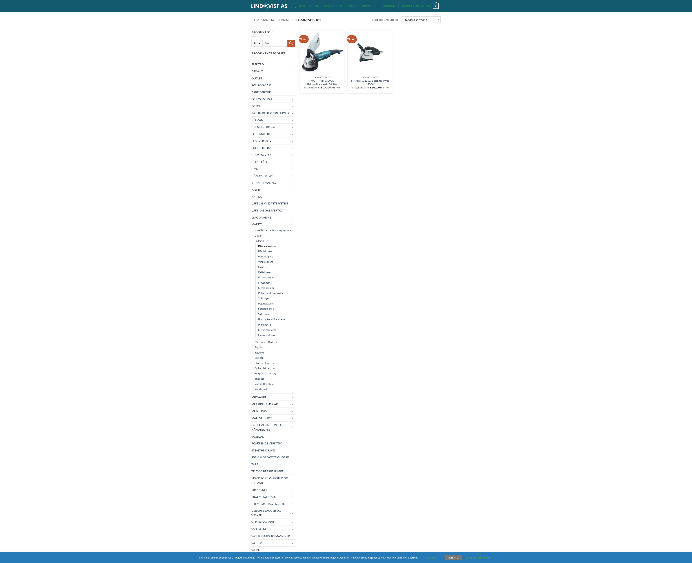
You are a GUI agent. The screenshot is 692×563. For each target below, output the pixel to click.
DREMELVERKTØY (263, 127)
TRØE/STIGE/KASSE (264, 496)
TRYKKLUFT (259, 489)
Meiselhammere (267, 329)
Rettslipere (264, 272)
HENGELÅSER (260, 161)
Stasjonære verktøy (265, 373)
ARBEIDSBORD (261, 92)
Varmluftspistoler (265, 383)
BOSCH (256, 106)
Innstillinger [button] (431, 557)
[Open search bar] (294, 6)
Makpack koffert (264, 342)
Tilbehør (259, 378)
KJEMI (255, 189)
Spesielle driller (267, 308)
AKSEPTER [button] (453, 557)
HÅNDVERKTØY (262, 175)
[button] (389, 6)
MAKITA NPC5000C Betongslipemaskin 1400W (322, 82)
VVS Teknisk (259, 529)
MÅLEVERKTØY (261, 418)
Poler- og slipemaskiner (271, 293)
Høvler (262, 266)
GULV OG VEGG (261, 154)
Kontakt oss (333, 6)
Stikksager (264, 298)
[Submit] (291, 43)
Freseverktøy (265, 277)
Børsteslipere (265, 256)
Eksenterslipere (267, 335)
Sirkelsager (264, 313)
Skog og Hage (262, 362)
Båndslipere (265, 251)
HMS (254, 168)
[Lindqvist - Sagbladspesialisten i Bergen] (269, 6)
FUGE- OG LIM (261, 148)
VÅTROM (257, 543)
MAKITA (268, 20)
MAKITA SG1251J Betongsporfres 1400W (370, 82)
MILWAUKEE (259, 397)
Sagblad (259, 347)
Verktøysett (261, 389)
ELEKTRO (257, 64)
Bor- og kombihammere (271, 319)
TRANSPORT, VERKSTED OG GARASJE (269, 480)
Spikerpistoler (262, 368)
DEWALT (257, 71)
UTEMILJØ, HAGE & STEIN (268, 503)
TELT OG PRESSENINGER (267, 471)
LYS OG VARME (261, 217)
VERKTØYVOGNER (263, 522)
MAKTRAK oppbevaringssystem (273, 230)
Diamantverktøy (267, 246)
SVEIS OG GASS (261, 85)
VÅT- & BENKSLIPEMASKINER (270, 536)
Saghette (259, 352)
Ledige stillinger (358, 6)
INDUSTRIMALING (263, 182)
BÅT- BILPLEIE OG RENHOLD (270, 113)
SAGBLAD (257, 436)
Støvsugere (264, 282)
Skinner (259, 357)
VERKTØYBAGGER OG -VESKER (267, 513)
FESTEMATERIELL (262, 133)
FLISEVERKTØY (261, 141)
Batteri (259, 235)
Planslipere (264, 324)
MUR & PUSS (259, 411)
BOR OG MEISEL (262, 99)
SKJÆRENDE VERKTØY (266, 443)
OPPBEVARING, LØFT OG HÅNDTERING (268, 427)
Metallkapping (266, 287)
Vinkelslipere (265, 261)
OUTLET (256, 78)
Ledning (284, 20)
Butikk (313, 6)
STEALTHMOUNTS (263, 450)
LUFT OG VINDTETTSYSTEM (269, 203)
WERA (255, 550)
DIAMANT (258, 120)
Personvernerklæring (478, 557)
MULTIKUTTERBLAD (264, 404)
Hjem (301, 6)
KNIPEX (256, 196)
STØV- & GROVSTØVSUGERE (270, 457)
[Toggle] (292, 64)
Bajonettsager (266, 303)
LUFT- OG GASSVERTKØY (268, 210)
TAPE (254, 464)
